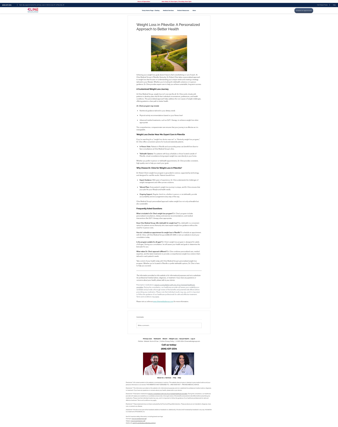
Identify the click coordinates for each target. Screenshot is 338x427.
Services (168, 378)
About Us (160, 378)
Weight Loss (173, 339)
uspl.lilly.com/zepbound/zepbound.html (144, 423)
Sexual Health (184, 339)
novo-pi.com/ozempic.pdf (139, 418)
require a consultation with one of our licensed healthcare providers (167, 393)
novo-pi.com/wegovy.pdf (138, 421)
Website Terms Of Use (151, 341)
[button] (167, 10)
